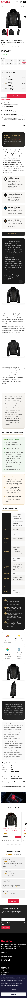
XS (2, 840)
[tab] (7, 844)
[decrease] (20, 78)
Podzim (13, 775)
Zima (17, 775)
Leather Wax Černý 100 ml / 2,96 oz (11, 88)
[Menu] (24, 1)
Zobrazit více (13, 901)
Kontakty (3, 971)
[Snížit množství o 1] (6, 96)
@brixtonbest (9, 960)
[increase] (20, 76)
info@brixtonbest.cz (6, 956)
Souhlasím (13, 994)
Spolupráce (3, 974)
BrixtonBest (2, 960)
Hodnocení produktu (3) (8, 781)
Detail (18, 837)
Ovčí (12, 773)
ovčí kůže (17, 139)
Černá (12, 767)
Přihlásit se (6, 927)
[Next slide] (26, 824)
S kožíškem (14, 778)
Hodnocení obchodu (13, 852)
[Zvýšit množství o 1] (6, 95)
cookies (9, 977)
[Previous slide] (1, 824)
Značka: (17, 47)
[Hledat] (16, 1)
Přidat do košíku (16, 95)
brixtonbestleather (5, 960)
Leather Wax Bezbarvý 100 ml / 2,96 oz (11, 83)
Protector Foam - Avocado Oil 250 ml (10, 77)
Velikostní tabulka (5, 972)
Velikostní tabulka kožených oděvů (11, 786)
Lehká (12, 769)
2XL (13, 840)
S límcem (19, 778)
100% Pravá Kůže (15, 771)
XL (10, 840)
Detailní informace (5, 99)
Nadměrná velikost (16, 777)
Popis (3, 125)
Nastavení (13, 989)
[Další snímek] (25, 16)
